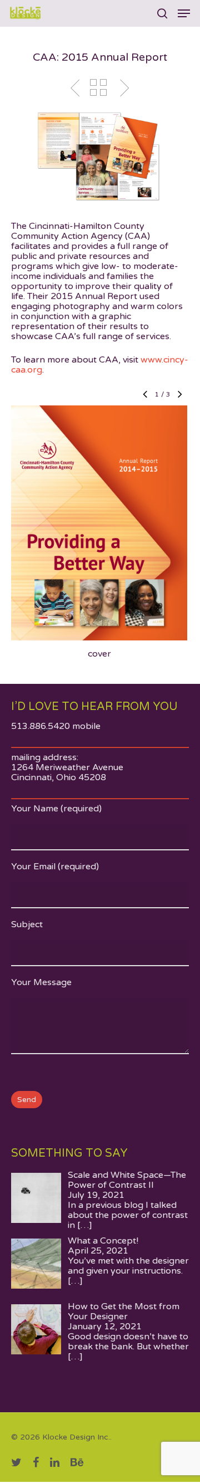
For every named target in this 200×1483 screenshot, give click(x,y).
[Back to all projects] (98, 88)
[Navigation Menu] (184, 13)
